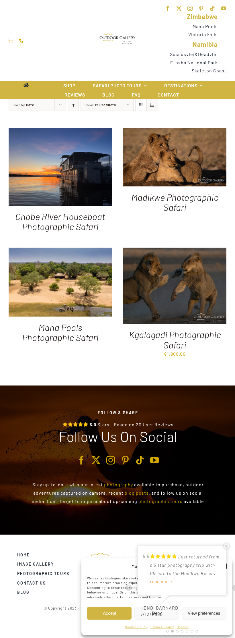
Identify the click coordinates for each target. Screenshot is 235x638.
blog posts (137, 493)
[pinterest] (201, 8)
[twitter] (179, 8)
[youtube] (223, 8)
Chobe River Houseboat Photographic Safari (60, 221)
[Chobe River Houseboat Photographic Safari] (60, 132)
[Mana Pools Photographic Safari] (60, 251)
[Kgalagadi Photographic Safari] (174, 251)
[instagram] (190, 8)
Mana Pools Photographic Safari (60, 332)
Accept (109, 613)
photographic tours (160, 501)
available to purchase (158, 484)
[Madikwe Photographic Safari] (174, 132)
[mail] (11, 40)
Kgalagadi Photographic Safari (175, 339)
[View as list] (152, 105)
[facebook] (168, 8)
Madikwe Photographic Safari (174, 202)
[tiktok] (212, 8)
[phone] (21, 40)
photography (118, 484)
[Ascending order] (73, 105)
